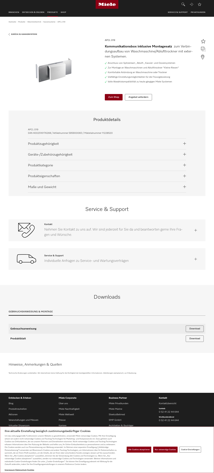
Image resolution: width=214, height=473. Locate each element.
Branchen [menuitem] (14, 12)
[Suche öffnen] (183, 4)
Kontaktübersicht (167, 403)
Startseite (12, 22)
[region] (107, 450)
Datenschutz (21, 470)
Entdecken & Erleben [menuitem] (33, 12)
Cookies (30, 470)
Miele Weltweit (66, 414)
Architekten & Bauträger (121, 426)
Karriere (62, 426)
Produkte (21, 22)
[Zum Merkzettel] (199, 4)
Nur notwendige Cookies (165, 449)
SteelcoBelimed (117, 414)
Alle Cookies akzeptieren (139, 449)
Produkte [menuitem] (52, 12)
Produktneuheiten (18, 409)
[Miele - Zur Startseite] (107, 4)
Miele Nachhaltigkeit (69, 409)
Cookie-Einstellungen (190, 449)
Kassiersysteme (49, 22)
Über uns (63, 403)
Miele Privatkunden (118, 403)
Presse (62, 420)
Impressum (10, 470)
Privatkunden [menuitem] (198, 12)
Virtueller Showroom (19, 426)
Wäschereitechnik (34, 22)
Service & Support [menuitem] (178, 12)
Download (194, 329)
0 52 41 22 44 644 (169, 412)
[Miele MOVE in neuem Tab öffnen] (191, 4)
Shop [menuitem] (63, 12)
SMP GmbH (115, 420)
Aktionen (13, 414)
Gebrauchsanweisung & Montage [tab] (31, 312)
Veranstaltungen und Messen (23, 420)
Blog (11, 403)
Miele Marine (115, 409)
